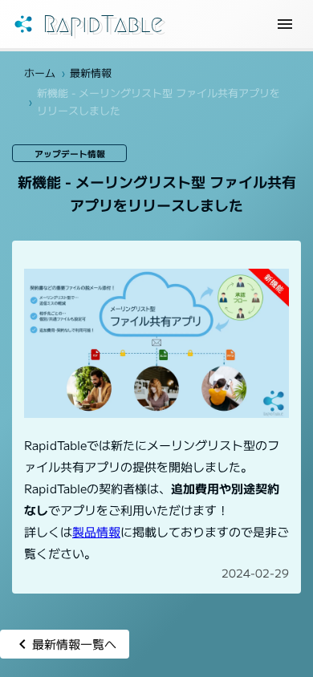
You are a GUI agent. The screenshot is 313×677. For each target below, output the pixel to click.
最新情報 (91, 72)
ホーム (39, 72)
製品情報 (96, 531)
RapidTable (103, 24)
